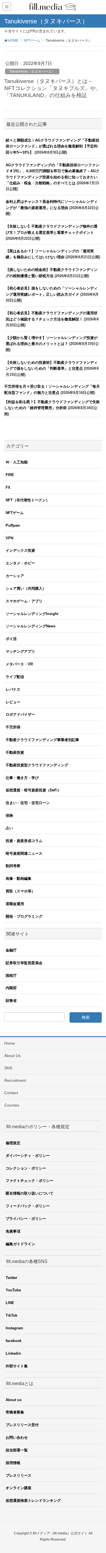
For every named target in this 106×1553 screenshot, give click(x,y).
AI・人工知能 (17, 462)
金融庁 (11, 950)
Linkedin (13, 1353)
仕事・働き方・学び (22, 778)
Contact (11, 1092)
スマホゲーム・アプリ (24, 601)
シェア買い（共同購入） (26, 588)
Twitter (11, 1278)
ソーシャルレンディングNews (30, 626)
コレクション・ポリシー (26, 1168)
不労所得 (13, 727)
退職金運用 (15, 904)
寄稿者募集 (15, 1412)
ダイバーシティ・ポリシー (28, 1155)
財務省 (11, 1000)
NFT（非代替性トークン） (27, 500)
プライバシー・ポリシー (26, 1219)
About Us (12, 1055)
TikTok (11, 1315)
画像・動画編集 (18, 878)
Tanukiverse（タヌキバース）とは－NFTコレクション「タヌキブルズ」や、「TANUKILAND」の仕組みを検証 (52, 88)
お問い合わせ (17, 1437)
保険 (9, 815)
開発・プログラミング (24, 916)
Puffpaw (13, 525)
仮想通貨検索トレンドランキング (33, 1500)
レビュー (13, 702)
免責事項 (13, 1231)
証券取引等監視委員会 (24, 963)
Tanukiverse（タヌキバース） (32, 71)
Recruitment (15, 1080)
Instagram (14, 1328)
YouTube (13, 1290)
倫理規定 (13, 1143)
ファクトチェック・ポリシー (29, 1181)
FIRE (10, 475)
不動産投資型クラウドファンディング (37, 765)
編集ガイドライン (20, 1244)
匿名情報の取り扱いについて (29, 1193)
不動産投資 (15, 752)
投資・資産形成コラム (24, 841)
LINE (10, 1303)
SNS (8, 1068)
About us (13, 1400)
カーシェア (15, 576)
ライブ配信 (15, 677)
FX (8, 487)
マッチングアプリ (20, 651)
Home (9, 1043)
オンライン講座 (18, 1488)
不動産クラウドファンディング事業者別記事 (42, 740)
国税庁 (11, 975)
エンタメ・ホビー (20, 563)
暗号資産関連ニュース (24, 853)
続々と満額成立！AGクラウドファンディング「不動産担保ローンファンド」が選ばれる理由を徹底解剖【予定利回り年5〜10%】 (52, 146)
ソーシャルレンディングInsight (32, 614)
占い (9, 828)
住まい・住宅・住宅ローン (28, 803)
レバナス (13, 689)
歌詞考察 (13, 866)
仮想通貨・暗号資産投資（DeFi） (33, 790)
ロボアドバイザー (20, 714)
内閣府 (11, 988)
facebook (13, 1341)
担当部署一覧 (17, 1450)
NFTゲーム (15, 513)
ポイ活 (11, 639)
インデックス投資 (20, 550)
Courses (11, 1105)
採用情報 (13, 1463)
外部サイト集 (17, 1366)
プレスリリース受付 (22, 1425)
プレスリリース (18, 1475)
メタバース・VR (19, 664)
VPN (9, 538)
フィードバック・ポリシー (28, 1206)
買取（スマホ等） (20, 891)
